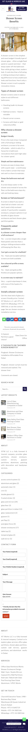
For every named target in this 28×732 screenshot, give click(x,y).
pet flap (4, 520)
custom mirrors (9, 460)
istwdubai (15, 29)
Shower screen (6, 83)
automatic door (7, 487)
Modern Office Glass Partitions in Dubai (15, 436)
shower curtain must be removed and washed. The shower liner (14, 367)
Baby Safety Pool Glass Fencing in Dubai (15, 420)
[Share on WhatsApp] (4, 319)
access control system (9, 479)
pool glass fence (7, 524)
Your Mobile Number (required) (13, 567)
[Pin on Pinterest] (16, 319)
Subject (5, 574)
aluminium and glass (8, 483)
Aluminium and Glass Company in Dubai (15, 412)
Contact (20, 639)
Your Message (7, 582)
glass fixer (4, 505)
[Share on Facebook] (8, 319)
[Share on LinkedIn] (20, 319)
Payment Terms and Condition (14, 723)
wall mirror (5, 539)
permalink (22, 329)
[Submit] (25, 389)
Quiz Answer (7, 595)
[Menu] (3, 8)
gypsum (4, 516)
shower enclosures (14, 15)
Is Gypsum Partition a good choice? (7, 337)
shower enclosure (19, 457)
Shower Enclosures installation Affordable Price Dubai (12, 355)
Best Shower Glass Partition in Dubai (14, 428)
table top (4, 531)
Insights (14, 724)
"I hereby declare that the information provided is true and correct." (14, 609)
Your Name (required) (10, 552)
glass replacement (8, 513)
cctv (2, 491)
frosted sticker (6, 498)
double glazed (6, 494)
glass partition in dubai (10, 509)
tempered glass (7, 535)
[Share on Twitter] (12, 319)
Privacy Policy (14, 721)
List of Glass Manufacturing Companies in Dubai (14, 403)
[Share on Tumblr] (24, 319)
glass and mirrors (7, 502)
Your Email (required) (10, 559)
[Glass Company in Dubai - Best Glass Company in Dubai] (10, 9)
